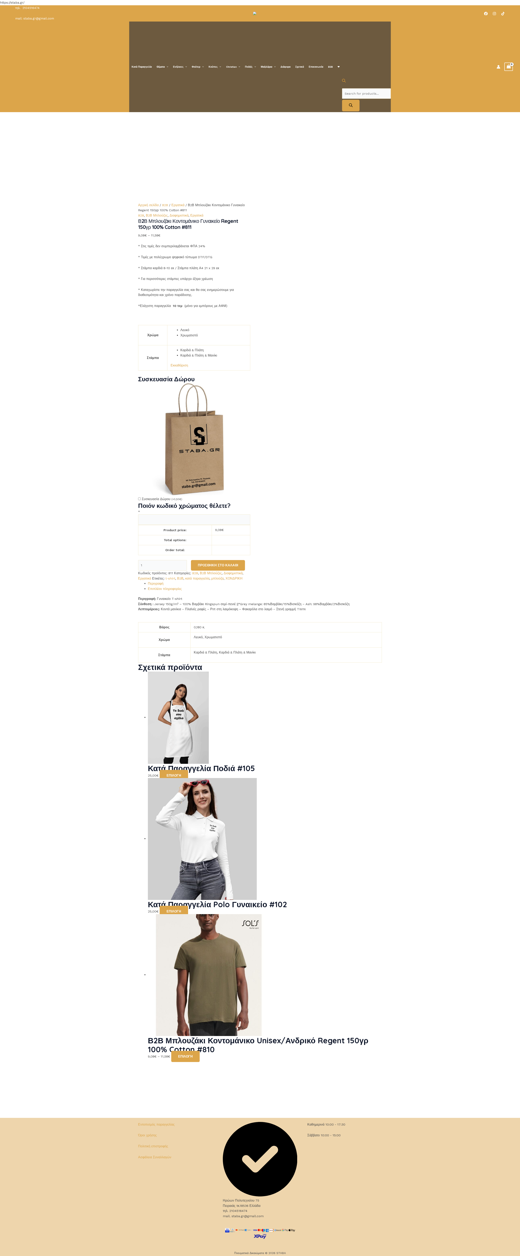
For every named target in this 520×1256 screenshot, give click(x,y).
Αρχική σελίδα (148, 205)
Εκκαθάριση (179, 365)
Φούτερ (196, 66)
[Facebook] (486, 13)
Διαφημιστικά (179, 215)
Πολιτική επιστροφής (153, 1146)
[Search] (351, 105)
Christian (231, 66)
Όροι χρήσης (147, 1135)
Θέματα (161, 66)
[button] (166, 67)
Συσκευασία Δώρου (162, 499)
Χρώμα (152, 335)
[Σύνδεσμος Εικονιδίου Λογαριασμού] (498, 67)
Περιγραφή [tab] (156, 583)
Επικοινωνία (316, 66)
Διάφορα (285, 66)
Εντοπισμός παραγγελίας (156, 1124)
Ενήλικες (178, 66)
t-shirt (170, 578)
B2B (330, 66)
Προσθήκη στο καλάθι (218, 565)
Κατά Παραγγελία (142, 66)
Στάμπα (153, 358)
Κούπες (213, 66)
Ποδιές (248, 66)
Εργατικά (177, 205)
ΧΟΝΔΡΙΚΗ (234, 578)
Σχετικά (299, 66)
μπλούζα (217, 578)
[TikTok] (503, 13)
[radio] (213, 330)
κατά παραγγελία (197, 578)
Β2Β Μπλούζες (157, 215)
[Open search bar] (344, 81)
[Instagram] (494, 13)
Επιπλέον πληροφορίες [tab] (165, 589)
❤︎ (339, 66)
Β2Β (180, 578)
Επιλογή (174, 775)
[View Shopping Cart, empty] (508, 67)
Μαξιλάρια (266, 66)
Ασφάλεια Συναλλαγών (154, 1157)
